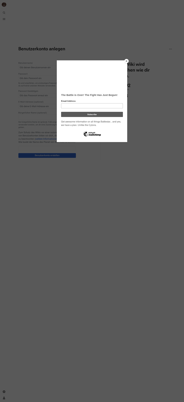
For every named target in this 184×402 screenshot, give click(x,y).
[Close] (126, 61)
